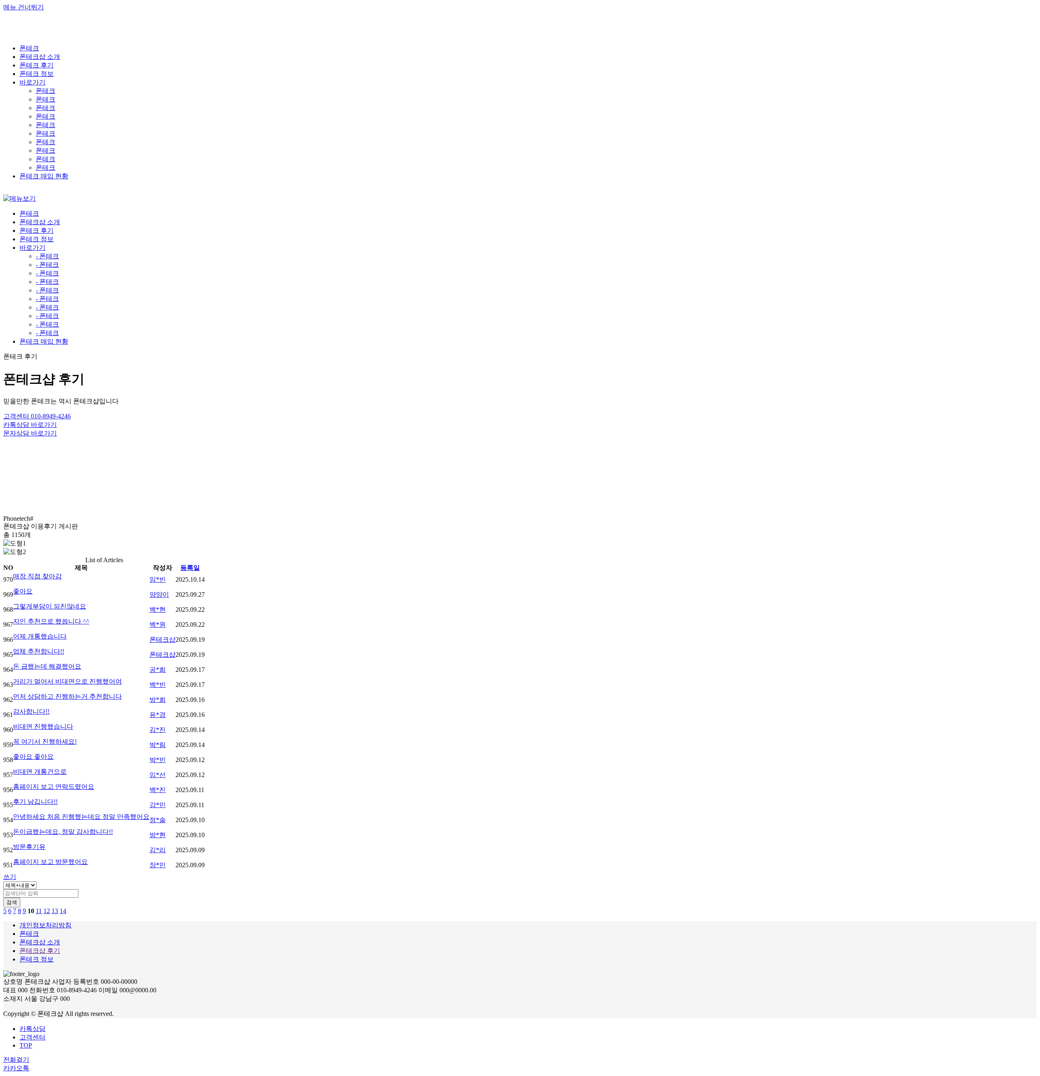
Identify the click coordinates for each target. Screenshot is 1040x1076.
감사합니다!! (31, 711)
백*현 (158, 609)
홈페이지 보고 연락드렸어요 (53, 786)
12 (46, 910)
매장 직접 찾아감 (37, 576)
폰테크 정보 (37, 239)
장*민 (158, 865)
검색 (11, 902)
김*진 (158, 729)
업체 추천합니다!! (38, 651)
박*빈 (158, 759)
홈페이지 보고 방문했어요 (50, 861)
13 (55, 910)
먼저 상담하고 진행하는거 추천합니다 (67, 696)
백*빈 (158, 684)
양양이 (159, 594)
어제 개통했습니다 (40, 636)
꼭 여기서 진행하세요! (45, 741)
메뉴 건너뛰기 (23, 7)
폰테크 (45, 90)
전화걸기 (16, 1059)
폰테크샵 (163, 639)
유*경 (158, 714)
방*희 (158, 699)
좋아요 (22, 591)
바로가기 (33, 247)
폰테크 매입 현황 (44, 341)
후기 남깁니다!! (35, 801)
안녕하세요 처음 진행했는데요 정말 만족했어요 (81, 816)
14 (63, 910)
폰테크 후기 (37, 230)
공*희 (158, 669)
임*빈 (158, 579)
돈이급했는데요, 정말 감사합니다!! (63, 831)
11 (39, 910)
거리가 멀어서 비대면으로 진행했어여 (67, 681)
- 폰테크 (47, 256)
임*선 (158, 774)
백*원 (158, 624)
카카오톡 (16, 1068)
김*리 (158, 850)
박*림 (158, 744)
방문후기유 (29, 846)
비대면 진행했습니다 (43, 726)
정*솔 (158, 819)
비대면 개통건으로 (40, 771)
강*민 (158, 804)
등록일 (190, 567)
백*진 (158, 789)
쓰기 (9, 876)
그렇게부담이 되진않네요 (49, 606)
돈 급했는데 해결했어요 (47, 666)
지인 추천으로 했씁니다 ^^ (51, 621)
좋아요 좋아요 (33, 756)
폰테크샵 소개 (40, 222)
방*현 (158, 834)
